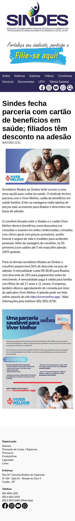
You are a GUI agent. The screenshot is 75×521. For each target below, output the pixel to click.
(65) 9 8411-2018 (11, 497)
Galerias (34, 75)
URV (42, 81)
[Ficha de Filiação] (37, 53)
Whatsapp (63, 88)
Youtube (56, 88)
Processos (7, 453)
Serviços (7, 81)
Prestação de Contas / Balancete (19, 449)
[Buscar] (70, 88)
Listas (5, 463)
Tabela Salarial (59, 81)
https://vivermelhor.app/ (45, 296)
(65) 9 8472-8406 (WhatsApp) (17, 500)
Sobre (6, 75)
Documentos (26, 81)
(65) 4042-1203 (10, 493)
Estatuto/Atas (9, 456)
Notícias (19, 75)
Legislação (7, 460)
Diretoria (6, 446)
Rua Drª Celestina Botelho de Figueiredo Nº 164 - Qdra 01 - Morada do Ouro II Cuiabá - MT (23, 478)
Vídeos (49, 75)
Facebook (42, 88)
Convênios (65, 75)
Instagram (49, 88)
